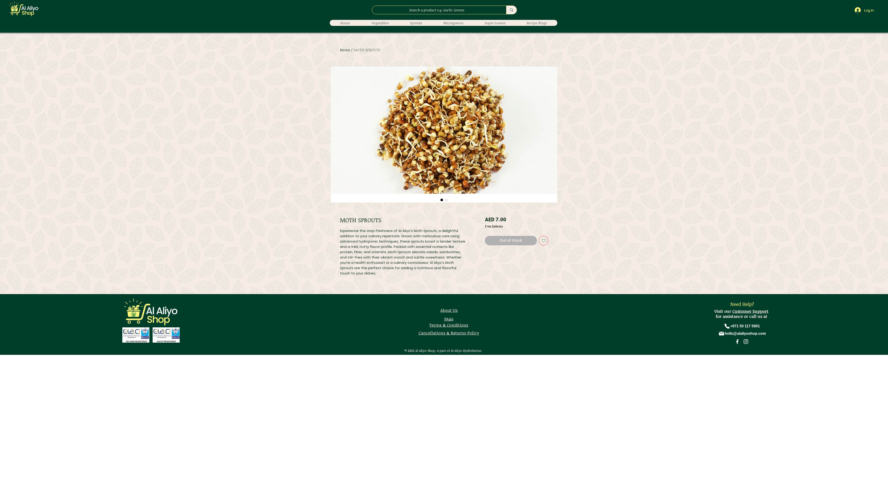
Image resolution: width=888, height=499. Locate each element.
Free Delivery (494, 226)
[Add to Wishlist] (543, 240)
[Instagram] (746, 341)
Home (345, 49)
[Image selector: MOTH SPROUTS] (446, 200)
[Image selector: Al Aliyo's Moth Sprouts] (441, 200)
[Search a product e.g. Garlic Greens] (511, 10)
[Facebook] (737, 341)
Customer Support (750, 311)
